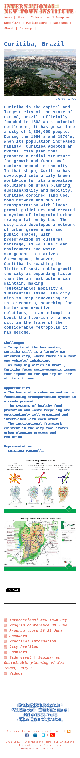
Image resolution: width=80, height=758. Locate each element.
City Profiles (23, 647)
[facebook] (27, 735)
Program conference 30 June (38, 626)
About (8, 28)
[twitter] (43, 735)
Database (60, 23)
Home (8, 17)
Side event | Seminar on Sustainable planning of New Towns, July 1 (34, 663)
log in (57, 731)
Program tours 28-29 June (36, 631)
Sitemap (26, 28)
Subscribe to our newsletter (27, 731)
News (21, 17)
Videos (16, 674)
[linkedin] (35, 735)
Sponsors (18, 652)
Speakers (18, 636)
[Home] (40, 9)
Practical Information (32, 642)
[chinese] (52, 735)
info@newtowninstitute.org (40, 748)
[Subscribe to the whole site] (69, 731)
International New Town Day (38, 620)
